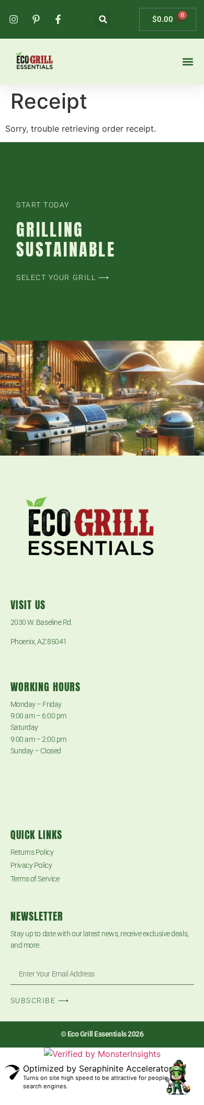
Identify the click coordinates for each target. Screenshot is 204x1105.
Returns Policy (32, 852)
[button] (103, 19)
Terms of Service (35, 879)
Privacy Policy (31, 865)
